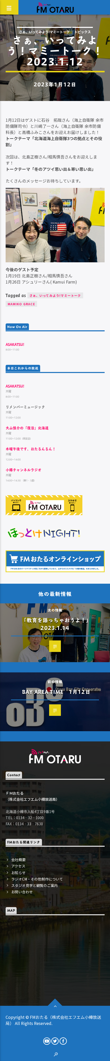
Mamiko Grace (21, 304)
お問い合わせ (22, 891)
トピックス (82, 31)
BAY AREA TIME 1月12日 (56, 692)
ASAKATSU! (15, 344)
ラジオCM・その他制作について (37, 879)
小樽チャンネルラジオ (23, 469)
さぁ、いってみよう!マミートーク (44, 31)
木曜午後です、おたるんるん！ (31, 449)
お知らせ (18, 872)
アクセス (18, 865)
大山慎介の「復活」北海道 (27, 428)
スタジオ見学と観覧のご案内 (34, 885)
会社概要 (18, 859)
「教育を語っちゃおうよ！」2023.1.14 (56, 624)
